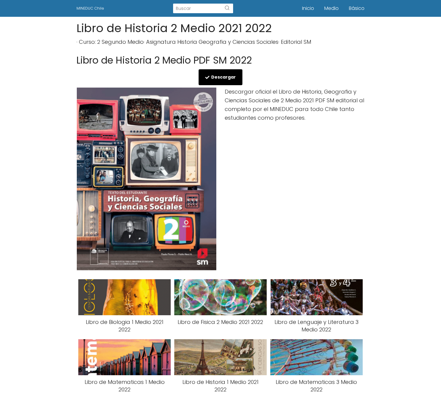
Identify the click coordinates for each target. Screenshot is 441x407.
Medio (331, 8)
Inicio (308, 8)
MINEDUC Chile (90, 8)
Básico (356, 8)
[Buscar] (227, 8)
